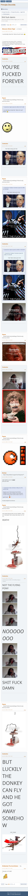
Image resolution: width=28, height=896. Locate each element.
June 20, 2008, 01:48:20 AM (7, 709)
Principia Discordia (8, 5)
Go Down (3, 24)
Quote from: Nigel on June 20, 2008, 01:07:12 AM (14, 107)
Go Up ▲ (19, 893)
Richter (4, 473)
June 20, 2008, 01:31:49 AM (7, 477)
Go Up (2, 884)
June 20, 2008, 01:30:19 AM (7, 441)
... (15, 24)
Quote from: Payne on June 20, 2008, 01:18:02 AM (14, 249)
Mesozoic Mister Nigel (8, 29)
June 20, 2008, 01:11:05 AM (7, 61)
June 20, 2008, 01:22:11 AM (7, 246)
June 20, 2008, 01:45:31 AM (7, 578)
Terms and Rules (13, 893)
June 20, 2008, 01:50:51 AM (7, 756)
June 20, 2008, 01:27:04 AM (7, 369)
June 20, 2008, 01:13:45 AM (7, 145)
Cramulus (5, 59)
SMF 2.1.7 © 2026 (10, 894)
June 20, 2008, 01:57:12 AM (7, 868)
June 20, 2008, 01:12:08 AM (7, 103)
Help (8, 893)
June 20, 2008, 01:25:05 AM (7, 340)
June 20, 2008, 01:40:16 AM (7, 510)
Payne (4, 98)
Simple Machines (17, 894)
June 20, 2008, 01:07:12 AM (7, 31)
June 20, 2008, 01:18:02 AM (7, 184)
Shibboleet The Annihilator (10, 866)
